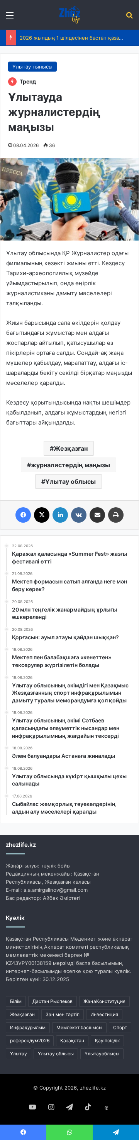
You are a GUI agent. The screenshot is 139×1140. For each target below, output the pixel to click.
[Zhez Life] (69, 14)
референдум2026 (29, 1040)
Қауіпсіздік (107, 1040)
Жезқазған (71, 448)
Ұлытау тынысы (32, 67)
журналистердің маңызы (70, 465)
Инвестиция (104, 1014)
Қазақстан (72, 1040)
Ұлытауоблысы (102, 1053)
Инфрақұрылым (28, 1027)
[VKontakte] (78, 515)
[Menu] (10, 18)
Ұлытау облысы (70, 481)
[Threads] (106, 1107)
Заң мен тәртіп (63, 1014)
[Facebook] (23, 515)
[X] (41, 515)
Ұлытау (18, 1053)
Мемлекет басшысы (79, 1027)
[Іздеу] (129, 18)
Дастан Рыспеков (52, 1001)
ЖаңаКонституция (104, 1001)
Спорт (120, 1027)
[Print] (116, 515)
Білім (16, 1001)
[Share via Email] (97, 515)
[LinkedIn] (60, 515)
